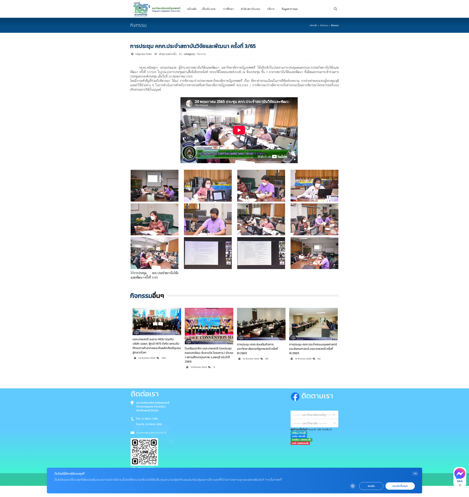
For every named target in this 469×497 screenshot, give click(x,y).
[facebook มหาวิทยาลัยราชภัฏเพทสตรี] (296, 395)
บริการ (270, 8)
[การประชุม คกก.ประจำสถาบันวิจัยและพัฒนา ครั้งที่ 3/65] (154, 186)
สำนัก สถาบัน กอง (250, 8)
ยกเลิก (371, 486)
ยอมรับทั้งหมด (400, 486)
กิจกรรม (324, 25)
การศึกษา (228, 8)
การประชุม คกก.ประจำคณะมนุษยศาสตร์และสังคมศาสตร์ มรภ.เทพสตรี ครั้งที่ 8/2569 (267, 348)
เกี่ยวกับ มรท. (209, 8)
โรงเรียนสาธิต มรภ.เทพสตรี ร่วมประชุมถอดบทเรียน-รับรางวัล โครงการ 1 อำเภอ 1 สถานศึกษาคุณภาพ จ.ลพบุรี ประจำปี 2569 (163, 355)
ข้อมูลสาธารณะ (290, 8)
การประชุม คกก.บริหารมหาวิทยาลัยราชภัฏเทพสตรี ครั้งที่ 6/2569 (316, 346)
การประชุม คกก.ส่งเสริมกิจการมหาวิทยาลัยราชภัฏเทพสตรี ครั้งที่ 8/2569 (211, 348)
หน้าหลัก (192, 8)
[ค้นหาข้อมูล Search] (335, 9)
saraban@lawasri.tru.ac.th (151, 433)
